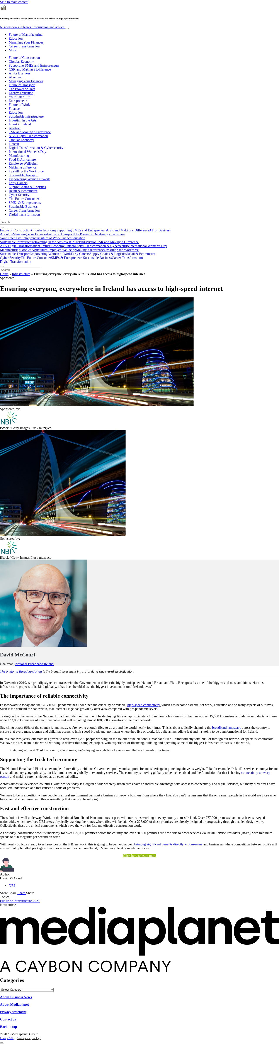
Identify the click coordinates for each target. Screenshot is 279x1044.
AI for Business (19, 73)
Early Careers (18, 183)
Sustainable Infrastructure (26, 116)
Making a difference (22, 167)
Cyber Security (19, 195)
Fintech (14, 144)
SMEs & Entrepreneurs (25, 202)
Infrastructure (21, 274)
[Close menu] (1, 266)
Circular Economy (21, 61)
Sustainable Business (23, 206)
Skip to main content (14, 2)
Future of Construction (24, 57)
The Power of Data (22, 89)
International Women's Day (27, 151)
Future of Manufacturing (26, 34)
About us (15, 77)
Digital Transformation (24, 214)
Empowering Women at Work (29, 179)
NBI (12, 885)
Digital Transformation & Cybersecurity (36, 148)
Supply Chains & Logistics (27, 187)
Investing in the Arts (22, 120)
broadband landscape (226, 727)
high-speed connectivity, (144, 705)
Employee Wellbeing (23, 163)
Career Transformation (24, 46)
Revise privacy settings (29, 1038)
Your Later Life (19, 97)
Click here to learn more (139, 855)
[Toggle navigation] (67, 28)
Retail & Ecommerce (23, 191)
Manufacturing (19, 155)
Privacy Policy (7, 1038)
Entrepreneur (18, 101)
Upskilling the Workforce (26, 171)
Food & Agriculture (22, 159)
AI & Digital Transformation (28, 136)
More (12, 50)
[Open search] (1, 227)
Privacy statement (13, 1012)
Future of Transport (22, 85)
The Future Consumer (24, 199)
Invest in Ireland (20, 124)
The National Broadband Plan (21, 671)
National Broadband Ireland (34, 664)
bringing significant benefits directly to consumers (168, 844)
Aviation (14, 128)
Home (4, 274)
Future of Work (19, 104)
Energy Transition (21, 93)
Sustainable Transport (23, 175)
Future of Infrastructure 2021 (20, 901)
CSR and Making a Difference (30, 69)
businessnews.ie (32, 27)
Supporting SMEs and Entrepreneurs (34, 65)
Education (16, 38)
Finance (14, 108)
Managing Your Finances (26, 42)
